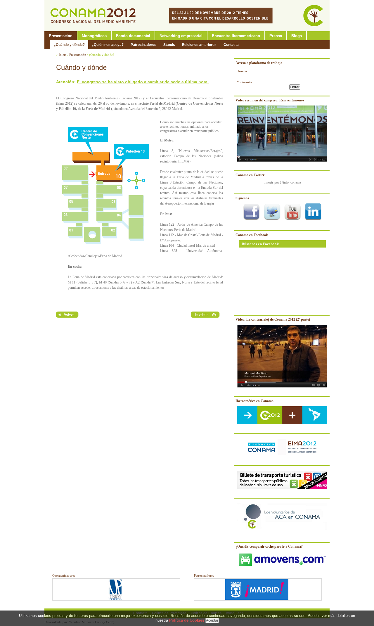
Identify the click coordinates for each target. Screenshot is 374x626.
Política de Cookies (186, 620)
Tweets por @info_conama (282, 182)
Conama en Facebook (252, 235)
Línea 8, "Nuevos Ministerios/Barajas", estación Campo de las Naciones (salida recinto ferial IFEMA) (191, 156)
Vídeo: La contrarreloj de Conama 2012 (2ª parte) (273, 319)
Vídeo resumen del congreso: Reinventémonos (270, 100)
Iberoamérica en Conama (254, 401)
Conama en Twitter (250, 175)
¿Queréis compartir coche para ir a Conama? (269, 546)
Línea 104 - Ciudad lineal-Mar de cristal (187, 245)
